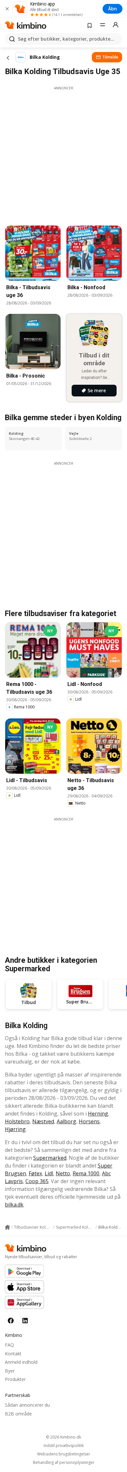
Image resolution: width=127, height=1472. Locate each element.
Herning (98, 1113)
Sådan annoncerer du (27, 1405)
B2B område (18, 1414)
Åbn (112, 9)
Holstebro (17, 1121)
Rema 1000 (86, 1173)
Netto (63, 1173)
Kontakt (13, 1353)
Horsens (89, 1121)
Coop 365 (37, 1181)
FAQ (9, 1345)
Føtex (35, 1173)
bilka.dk (14, 1204)
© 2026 (63, 1437)
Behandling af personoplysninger (63, 1462)
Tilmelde (110, 57)
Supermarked (49, 1157)
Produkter (15, 1379)
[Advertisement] (63, 154)
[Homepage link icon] (7, 1227)
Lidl (49, 1173)
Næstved (43, 1121)
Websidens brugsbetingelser (63, 1454)
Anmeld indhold (21, 1362)
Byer (10, 1371)
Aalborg (66, 1121)
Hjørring (15, 1129)
